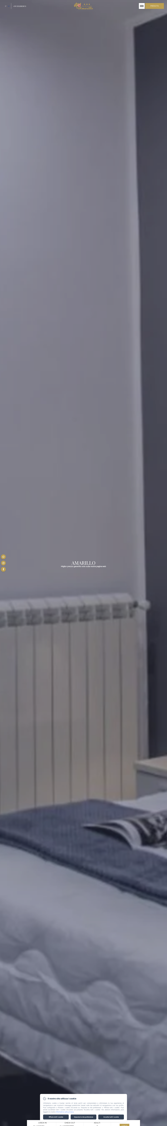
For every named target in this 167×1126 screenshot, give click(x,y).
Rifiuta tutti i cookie (56, 1117)
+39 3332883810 (19, 6)
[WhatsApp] (3, 556)
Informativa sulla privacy (65, 1112)
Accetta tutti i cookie (111, 1117)
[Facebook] (3, 569)
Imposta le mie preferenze (83, 1117)
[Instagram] (3, 563)
